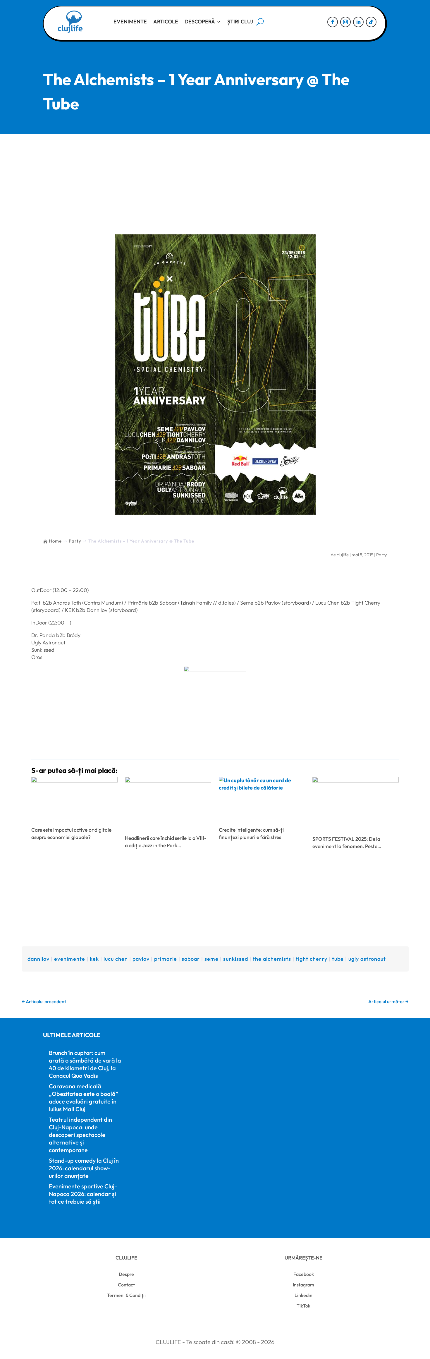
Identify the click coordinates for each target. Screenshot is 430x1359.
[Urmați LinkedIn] (358, 22)
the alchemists (272, 958)
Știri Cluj (240, 21)
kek (94, 958)
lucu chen (116, 958)
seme (211, 958)
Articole (165, 21)
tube (338, 958)
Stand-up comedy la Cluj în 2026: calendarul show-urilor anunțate (84, 1168)
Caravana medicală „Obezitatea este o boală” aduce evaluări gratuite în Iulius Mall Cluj (83, 1097)
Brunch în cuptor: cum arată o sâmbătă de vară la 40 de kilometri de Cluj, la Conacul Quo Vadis (85, 1064)
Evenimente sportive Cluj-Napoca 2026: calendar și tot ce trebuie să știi (83, 1194)
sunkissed (235, 958)
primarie (165, 958)
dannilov (38, 958)
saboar (191, 958)
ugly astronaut (367, 958)
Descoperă (200, 21)
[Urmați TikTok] (371, 22)
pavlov (141, 958)
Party (381, 554)
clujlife (343, 554)
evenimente (69, 958)
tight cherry (311, 958)
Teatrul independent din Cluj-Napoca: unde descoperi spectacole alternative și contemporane (80, 1135)
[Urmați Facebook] (332, 22)
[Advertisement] (215, 178)
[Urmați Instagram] (345, 22)
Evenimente (130, 21)
